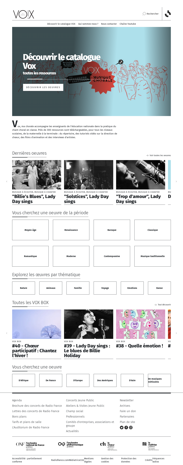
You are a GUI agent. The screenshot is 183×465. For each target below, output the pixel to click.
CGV (82, 460)
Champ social (74, 411)
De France (51, 380)
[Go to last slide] (7, 181)
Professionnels (75, 416)
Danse (159, 288)
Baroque (112, 230)
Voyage (105, 288)
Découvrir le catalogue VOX (61, 24)
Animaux (50, 288)
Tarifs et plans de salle (26, 422)
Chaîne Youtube (128, 24)
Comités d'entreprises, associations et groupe (90, 423)
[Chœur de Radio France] (112, 445)
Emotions (132, 288)
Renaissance (71, 230)
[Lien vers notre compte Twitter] (122, 427)
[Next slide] (176, 181)
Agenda (17, 400)
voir (36, 182)
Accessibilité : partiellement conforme (27, 460)
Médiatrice (74, 460)
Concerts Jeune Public (80, 400)
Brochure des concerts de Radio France (37, 405)
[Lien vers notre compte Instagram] (131, 427)
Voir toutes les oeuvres (160, 155)
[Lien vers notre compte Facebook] (126, 427)
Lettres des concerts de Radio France (35, 411)
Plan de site (127, 422)
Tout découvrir (164, 304)
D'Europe (78, 380)
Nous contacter (109, 24)
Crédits (148, 460)
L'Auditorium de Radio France (30, 427)
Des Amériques (105, 380)
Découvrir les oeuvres (43, 87)
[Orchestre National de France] (30, 445)
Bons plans (19, 416)
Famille (78, 288)
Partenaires (127, 416)
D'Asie (132, 380)
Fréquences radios (158, 460)
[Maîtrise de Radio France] (152, 445)
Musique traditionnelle (153, 256)
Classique (153, 230)
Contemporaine (112, 256)
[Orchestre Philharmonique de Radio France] (71, 445)
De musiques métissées (155, 380)
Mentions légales (89, 460)
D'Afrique (23, 380)
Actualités (72, 431)
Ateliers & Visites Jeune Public (85, 405)
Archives (125, 405)
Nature (23, 288)
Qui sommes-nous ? (88, 24)
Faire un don (128, 411)
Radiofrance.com (60, 460)
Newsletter (127, 400)
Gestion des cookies (107, 460)
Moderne (71, 256)
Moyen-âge (30, 230)
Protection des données (128, 460)
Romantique (30, 256)
